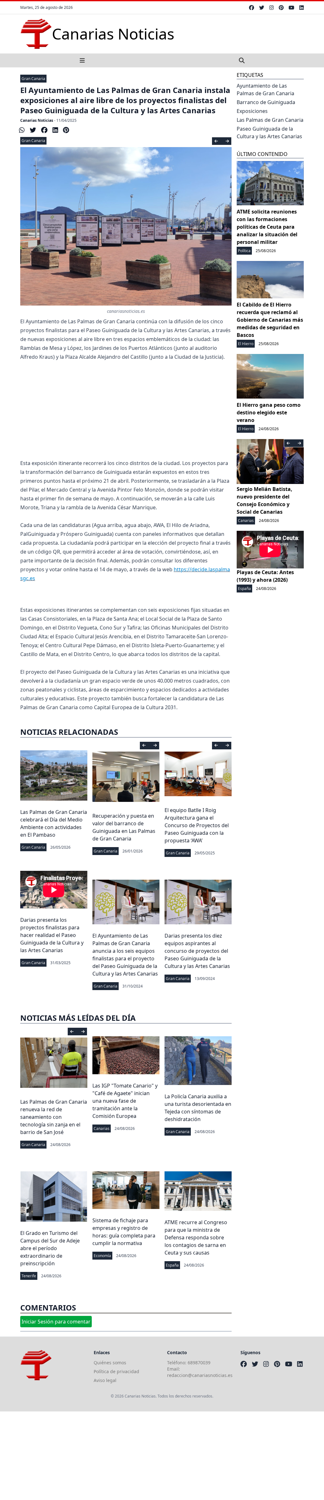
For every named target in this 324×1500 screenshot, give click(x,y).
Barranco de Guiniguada (266, 102)
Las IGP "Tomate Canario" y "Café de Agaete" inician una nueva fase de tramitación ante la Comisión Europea (125, 1100)
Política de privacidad (116, 1371)
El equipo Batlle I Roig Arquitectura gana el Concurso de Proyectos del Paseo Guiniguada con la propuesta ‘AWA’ (197, 825)
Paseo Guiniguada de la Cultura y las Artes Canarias (269, 132)
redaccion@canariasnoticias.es (200, 1375)
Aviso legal (105, 1380)
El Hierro (245, 343)
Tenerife (29, 1276)
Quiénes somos (110, 1363)
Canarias (101, 1128)
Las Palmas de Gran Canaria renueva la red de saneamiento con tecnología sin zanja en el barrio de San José (53, 1117)
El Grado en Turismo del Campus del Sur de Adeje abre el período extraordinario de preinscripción (50, 1248)
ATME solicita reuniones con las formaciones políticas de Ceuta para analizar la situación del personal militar (267, 226)
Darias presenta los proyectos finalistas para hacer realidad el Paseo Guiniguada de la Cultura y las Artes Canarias (52, 935)
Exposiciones (252, 111)
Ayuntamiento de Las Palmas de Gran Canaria (265, 89)
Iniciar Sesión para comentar (56, 1321)
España (172, 1265)
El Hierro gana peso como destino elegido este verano (269, 412)
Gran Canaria (33, 78)
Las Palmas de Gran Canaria (270, 119)
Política (244, 250)
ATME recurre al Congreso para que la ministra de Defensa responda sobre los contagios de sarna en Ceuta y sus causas (196, 1237)
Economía (102, 1255)
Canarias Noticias (36, 120)
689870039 (199, 1363)
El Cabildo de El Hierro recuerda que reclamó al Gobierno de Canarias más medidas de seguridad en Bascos (270, 319)
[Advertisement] (126, 414)
